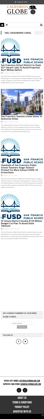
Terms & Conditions (22, 402)
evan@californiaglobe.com (30, 384)
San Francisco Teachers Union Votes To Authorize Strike (21, 117)
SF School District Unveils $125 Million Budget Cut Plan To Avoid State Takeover (21, 223)
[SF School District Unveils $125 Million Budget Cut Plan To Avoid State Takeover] (22, 206)
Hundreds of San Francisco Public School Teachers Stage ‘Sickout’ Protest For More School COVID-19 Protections (19, 168)
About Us (22, 398)
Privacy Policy (22, 407)
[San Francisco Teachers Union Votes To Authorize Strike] (22, 102)
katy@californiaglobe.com (29, 381)
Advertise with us (22, 411)
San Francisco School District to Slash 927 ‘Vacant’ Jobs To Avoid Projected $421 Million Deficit (21, 67)
